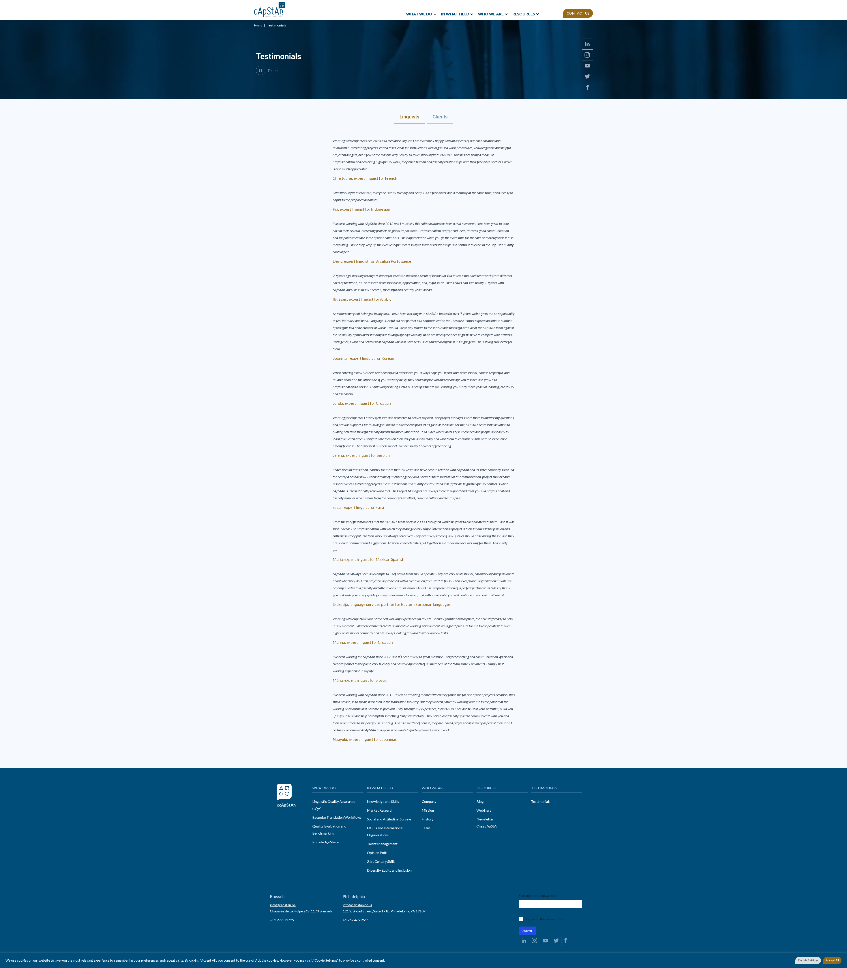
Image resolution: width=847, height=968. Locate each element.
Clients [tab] (440, 117)
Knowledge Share (325, 842)
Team (426, 828)
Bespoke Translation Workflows (337, 817)
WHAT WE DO (419, 14)
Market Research (380, 810)
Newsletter (485, 819)
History (427, 819)
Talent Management (382, 844)
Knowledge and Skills (383, 801)
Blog (480, 801)
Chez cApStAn (487, 826)
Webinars (483, 810)
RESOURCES (523, 14)
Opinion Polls (377, 852)
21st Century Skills (381, 861)
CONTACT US (578, 13)
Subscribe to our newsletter (538, 895)
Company (429, 801)
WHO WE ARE (491, 14)
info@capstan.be (283, 905)
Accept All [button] (832, 960)
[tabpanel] (423, 435)
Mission (428, 810)
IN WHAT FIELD (455, 14)
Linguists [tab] (409, 117)
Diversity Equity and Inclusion (389, 870)
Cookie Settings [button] (808, 960)
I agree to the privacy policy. (545, 919)
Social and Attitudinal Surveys (389, 819)
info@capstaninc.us (357, 905)
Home (258, 25)
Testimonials (540, 801)
